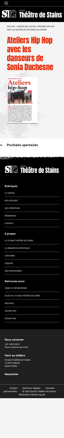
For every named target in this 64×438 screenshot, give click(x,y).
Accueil (11, 26)
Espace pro (10, 318)
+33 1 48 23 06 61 (12, 344)
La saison (10, 192)
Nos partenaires (13, 270)
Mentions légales (31, 388)
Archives (9, 303)
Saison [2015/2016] (26, 26)
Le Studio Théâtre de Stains (19, 240)
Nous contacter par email (16, 347)
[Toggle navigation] (6, 3)
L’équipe (9, 263)
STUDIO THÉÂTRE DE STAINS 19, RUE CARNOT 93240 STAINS (18, 363)
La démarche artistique (17, 248)
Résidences (10, 215)
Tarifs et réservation (16, 288)
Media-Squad (38, 394)
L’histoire (10, 255)
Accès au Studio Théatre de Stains (22, 295)
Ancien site (10, 310)
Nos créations (12, 208)
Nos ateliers (11, 200)
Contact (9, 223)
